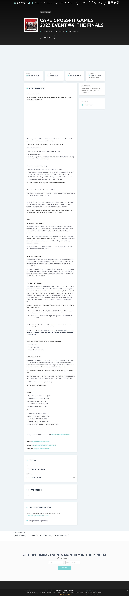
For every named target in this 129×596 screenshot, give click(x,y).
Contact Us (62, 3)
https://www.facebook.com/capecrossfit (44, 445)
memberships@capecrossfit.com (60, 434)
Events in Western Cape (60, 535)
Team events (31, 535)
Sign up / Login (98, 3)
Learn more (68, 594)
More (70, 3)
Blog (55, 3)
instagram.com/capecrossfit (41, 448)
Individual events (20, 535)
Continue (61, 594)
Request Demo (83, 3)
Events (37, 3)
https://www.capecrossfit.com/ (40, 441)
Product (46, 3)
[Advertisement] (74, 56)
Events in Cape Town (45, 535)
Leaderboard (47, 37)
